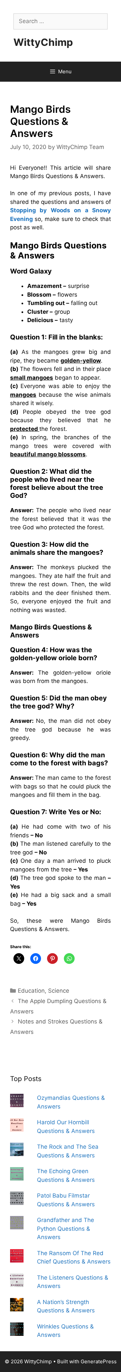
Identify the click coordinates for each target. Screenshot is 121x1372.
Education (31, 990)
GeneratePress (99, 1361)
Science (58, 990)
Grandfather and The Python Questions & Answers (65, 1228)
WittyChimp (43, 42)
